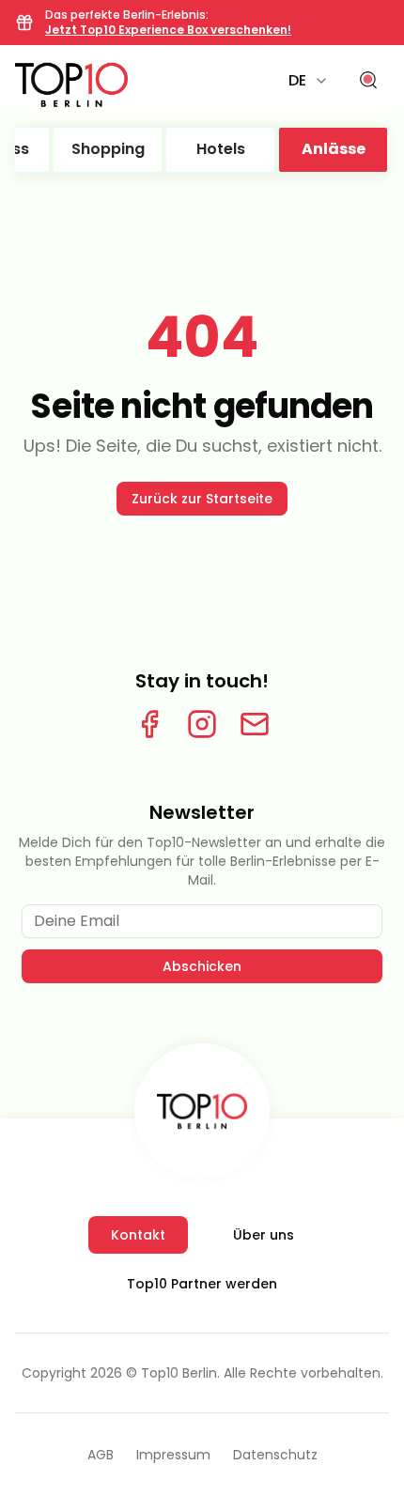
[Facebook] (149, 724)
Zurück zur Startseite (202, 498)
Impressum (173, 1454)
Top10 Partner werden (202, 1283)
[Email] (255, 724)
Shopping (108, 149)
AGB (100, 1454)
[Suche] (368, 81)
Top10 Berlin (179, 1373)
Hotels (220, 149)
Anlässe (333, 149)
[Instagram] (202, 724)
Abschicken (202, 966)
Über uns (263, 1235)
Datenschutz (275, 1454)
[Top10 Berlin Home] (202, 1111)
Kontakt (138, 1235)
